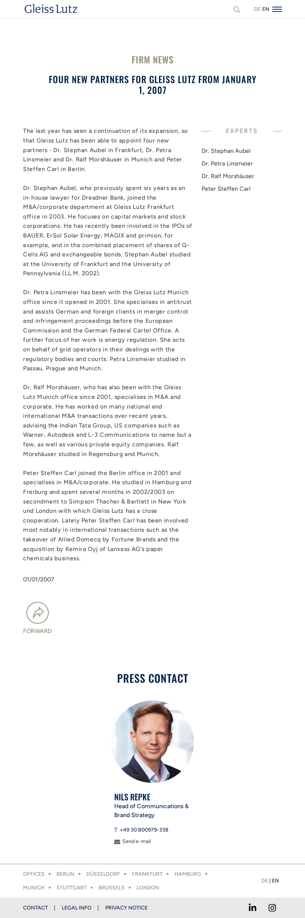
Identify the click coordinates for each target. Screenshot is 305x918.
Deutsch (257, 9)
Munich (34, 888)
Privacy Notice (126, 908)
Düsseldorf (103, 874)
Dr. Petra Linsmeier (227, 163)
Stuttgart (72, 888)
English (265, 9)
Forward (37, 631)
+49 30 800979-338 (144, 830)
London (148, 888)
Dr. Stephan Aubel (226, 150)
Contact (35, 908)
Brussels (112, 888)
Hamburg (187, 874)
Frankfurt (147, 874)
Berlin (65, 874)
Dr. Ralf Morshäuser (228, 176)
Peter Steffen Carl (226, 188)
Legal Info (77, 908)
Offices (34, 874)
